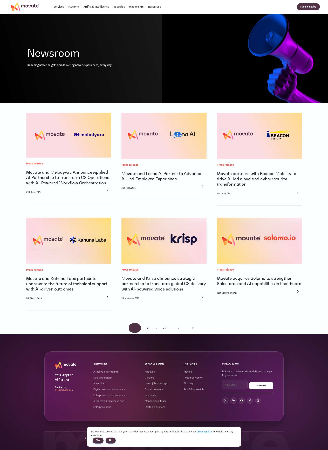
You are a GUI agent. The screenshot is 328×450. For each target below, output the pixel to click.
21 (179, 328)
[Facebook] (250, 400)
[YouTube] (242, 400)
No (110, 440)
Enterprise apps (102, 406)
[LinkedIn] (233, 400)
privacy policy (205, 431)
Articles (188, 371)
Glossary (188, 383)
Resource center (193, 377)
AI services (99, 383)
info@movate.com (64, 390)
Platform (73, 6)
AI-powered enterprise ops (108, 401)
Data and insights (103, 377)
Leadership (151, 395)
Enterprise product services (109, 395)
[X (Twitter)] (225, 400)
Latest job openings (156, 383)
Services (59, 6)
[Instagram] (258, 400)
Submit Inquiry (308, 6)
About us (150, 371)
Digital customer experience (109, 389)
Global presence (154, 389)
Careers (149, 377)
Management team (155, 401)
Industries (119, 6)
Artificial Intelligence (96, 6)
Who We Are (136, 6)
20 (164, 328)
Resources (154, 6)
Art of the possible (194, 389)
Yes (98, 440)
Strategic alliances (155, 406)
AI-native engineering (105, 371)
